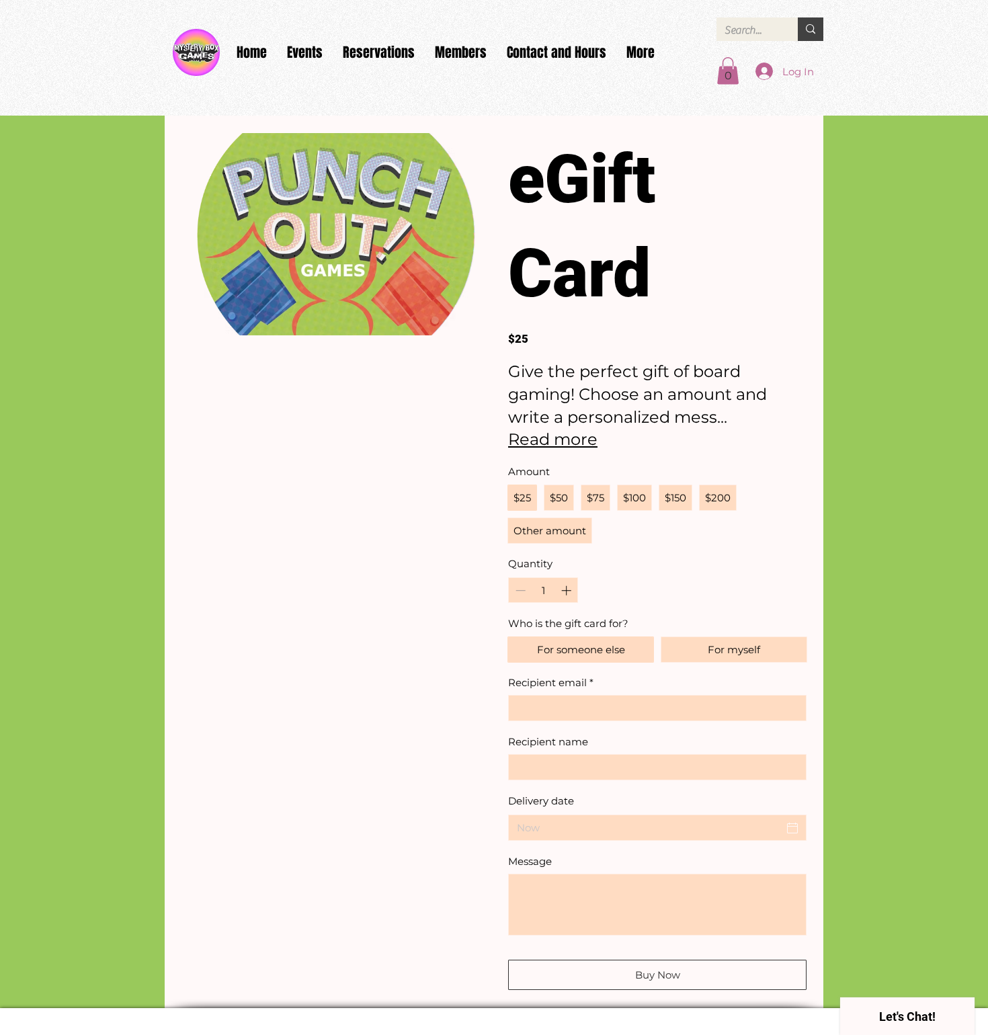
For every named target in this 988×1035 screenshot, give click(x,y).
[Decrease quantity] (519, 590)
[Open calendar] (792, 828)
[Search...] (810, 29)
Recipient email (550, 682)
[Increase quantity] (568, 590)
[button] (727, 71)
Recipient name (548, 741)
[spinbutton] (543, 590)
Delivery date (541, 800)
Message (530, 861)
